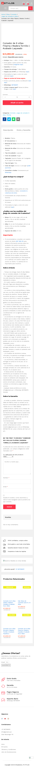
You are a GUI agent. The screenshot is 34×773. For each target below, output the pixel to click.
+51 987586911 (19, 569)
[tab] (9, 131)
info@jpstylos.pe (6, 732)
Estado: (5, 57)
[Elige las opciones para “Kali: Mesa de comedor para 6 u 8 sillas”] (21, 598)
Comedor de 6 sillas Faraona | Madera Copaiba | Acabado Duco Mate (24, 631)
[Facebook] (2, 719)
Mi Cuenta (4, 747)
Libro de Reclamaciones (8, 752)
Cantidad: (5, 94)
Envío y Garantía (23, 130)
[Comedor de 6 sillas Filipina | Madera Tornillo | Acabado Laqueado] (4, 119)
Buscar (30, 8)
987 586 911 (19, 241)
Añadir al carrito (17, 103)
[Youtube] (5, 719)
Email (5, 486)
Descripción (8, 130)
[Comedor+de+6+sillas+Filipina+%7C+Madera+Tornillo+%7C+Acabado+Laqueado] (9, 119)
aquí (27, 71)
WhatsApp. (8, 172)
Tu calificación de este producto (13, 454)
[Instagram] (8, 719)
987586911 (15, 85)
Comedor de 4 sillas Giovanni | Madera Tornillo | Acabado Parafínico (9, 631)
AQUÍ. (14, 89)
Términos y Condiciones (8, 749)
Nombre (6, 477)
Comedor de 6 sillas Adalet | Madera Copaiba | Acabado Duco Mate (9, 603)
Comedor (13, 113)
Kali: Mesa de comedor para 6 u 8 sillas (24, 602)
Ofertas (9, 115)
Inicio (3, 744)
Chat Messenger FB (7, 734)
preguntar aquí (18, 64)
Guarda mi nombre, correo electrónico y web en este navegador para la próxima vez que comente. (16, 499)
